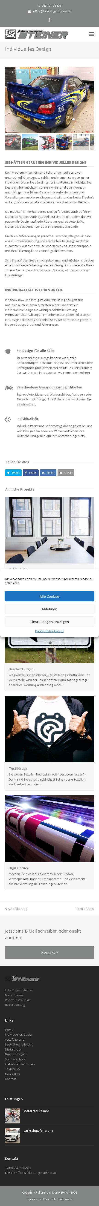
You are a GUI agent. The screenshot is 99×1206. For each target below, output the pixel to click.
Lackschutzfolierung (38, 1130)
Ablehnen (49, 609)
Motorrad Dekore (36, 1111)
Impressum (33, 1199)
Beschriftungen (21, 669)
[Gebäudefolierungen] (49, 561)
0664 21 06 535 (51, 6)
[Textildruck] (49, 760)
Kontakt (10, 1079)
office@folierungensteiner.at (52, 11)
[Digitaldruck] (49, 859)
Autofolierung (17, 909)
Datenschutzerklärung (49, 631)
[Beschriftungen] (49, 660)
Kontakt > (49, 952)
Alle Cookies (50, 596)
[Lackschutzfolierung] (12, 1135)
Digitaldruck (19, 868)
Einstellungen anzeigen (49, 621)
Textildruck (18, 768)
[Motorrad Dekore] (12, 1115)
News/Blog (12, 1074)
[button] (13, 472)
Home (9, 1030)
